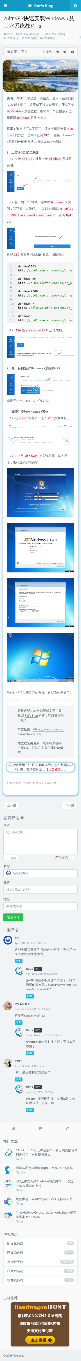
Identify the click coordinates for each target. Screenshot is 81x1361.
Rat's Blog (31, 715)
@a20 (30, 980)
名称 (7, 866)
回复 (18, 961)
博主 (37, 968)
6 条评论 (12, 38)
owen (18, 1061)
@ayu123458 (34, 1042)
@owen (31, 1098)
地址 (6, 899)
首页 (13, 52)
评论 (7, 825)
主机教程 (49, 38)
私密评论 (61, 858)
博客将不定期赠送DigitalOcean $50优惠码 (44, 1168)
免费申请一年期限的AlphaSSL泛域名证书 (44, 1199)
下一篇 (69, 805)
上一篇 (11, 805)
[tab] (13, 1128)
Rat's (10, 34)
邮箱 (7, 883)
